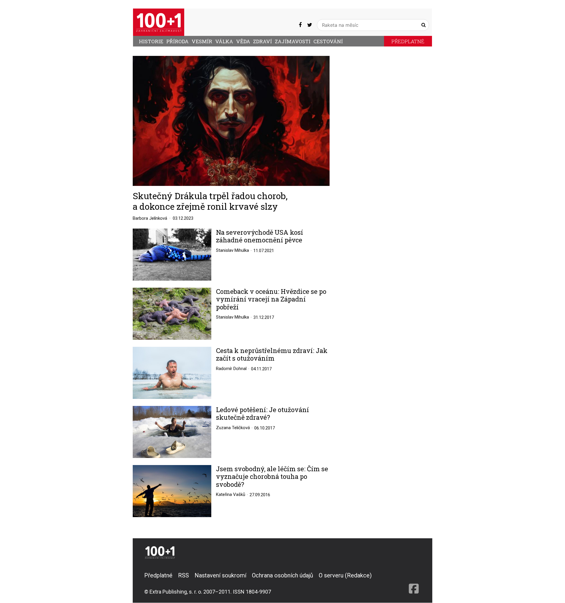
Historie (151, 41)
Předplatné (407, 41)
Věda (243, 41)
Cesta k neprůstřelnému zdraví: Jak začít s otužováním (272, 354)
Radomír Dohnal (231, 368)
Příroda (177, 41)
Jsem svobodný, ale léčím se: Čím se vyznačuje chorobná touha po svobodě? (272, 476)
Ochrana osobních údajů (282, 575)
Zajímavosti (292, 41)
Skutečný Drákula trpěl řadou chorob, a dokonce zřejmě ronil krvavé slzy (210, 201)
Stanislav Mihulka (232, 250)
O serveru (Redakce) (345, 575)
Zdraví (262, 41)
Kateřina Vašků (230, 494)
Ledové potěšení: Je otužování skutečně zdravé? (262, 414)
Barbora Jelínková (150, 218)
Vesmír (202, 41)
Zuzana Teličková (233, 427)
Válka (224, 41)
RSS (183, 575)
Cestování (328, 41)
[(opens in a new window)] (300, 25)
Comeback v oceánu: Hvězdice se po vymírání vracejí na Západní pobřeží (271, 299)
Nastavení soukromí (220, 575)
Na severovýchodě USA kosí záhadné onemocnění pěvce (259, 236)
